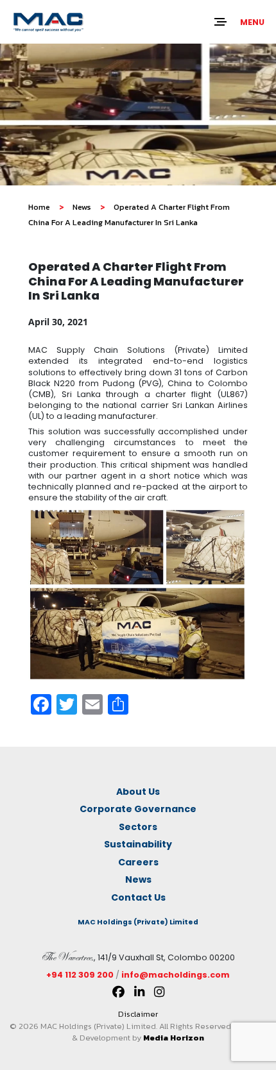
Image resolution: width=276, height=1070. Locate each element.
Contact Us (138, 897)
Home (39, 207)
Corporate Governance (138, 808)
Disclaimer (138, 1014)
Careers (138, 862)
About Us (138, 791)
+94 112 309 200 (80, 974)
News (82, 207)
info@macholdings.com (175, 974)
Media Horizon (173, 1038)
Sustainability (138, 844)
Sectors (138, 826)
